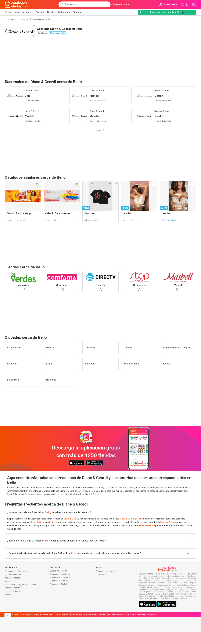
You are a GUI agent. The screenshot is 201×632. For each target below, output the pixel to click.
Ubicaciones (38, 19)
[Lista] (193, 4)
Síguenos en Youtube (59, 581)
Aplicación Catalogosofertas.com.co (20, 584)
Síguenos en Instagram (60, 577)
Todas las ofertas (12, 578)
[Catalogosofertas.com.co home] (16, 4)
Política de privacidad (129, 614)
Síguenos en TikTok (58, 584)
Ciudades (78, 12)
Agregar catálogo (12, 591)
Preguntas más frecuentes (16, 571)
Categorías (64, 12)
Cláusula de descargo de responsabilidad (79, 614)
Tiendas (51, 12)
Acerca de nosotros (13, 588)
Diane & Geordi (25, 19)
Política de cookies (148, 614)
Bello (47, 512)
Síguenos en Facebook (60, 574)
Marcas (8, 581)
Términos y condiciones (108, 614)
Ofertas (40, 12)
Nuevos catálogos (23, 12)
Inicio (8, 12)
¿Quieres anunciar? (13, 574)
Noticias (8, 594)
